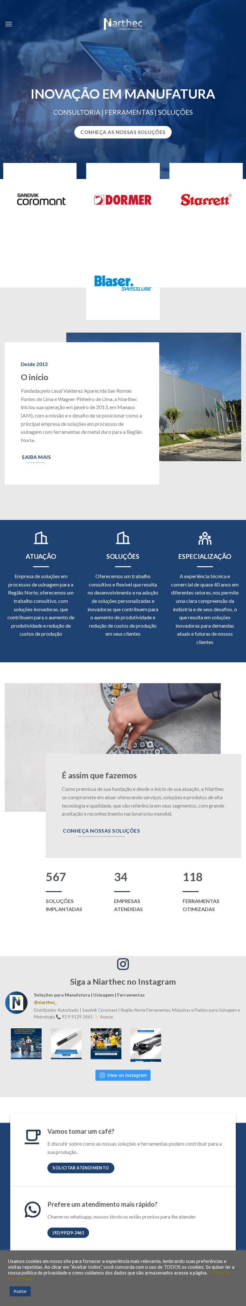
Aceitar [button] (20, 1291)
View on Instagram (127, 1075)
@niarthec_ (45, 1002)
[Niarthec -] (123, 24)
